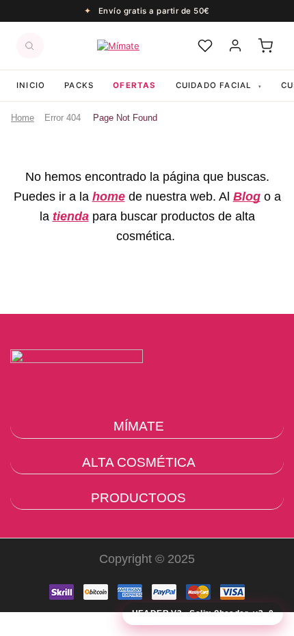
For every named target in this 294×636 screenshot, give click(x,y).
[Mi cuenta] (235, 45)
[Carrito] (265, 45)
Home (22, 118)
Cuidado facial (219, 85)
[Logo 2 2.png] (76, 394)
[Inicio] (118, 46)
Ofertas (134, 85)
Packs (79, 85)
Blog (246, 196)
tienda (71, 216)
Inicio (30, 85)
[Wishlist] (205, 45)
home (108, 196)
